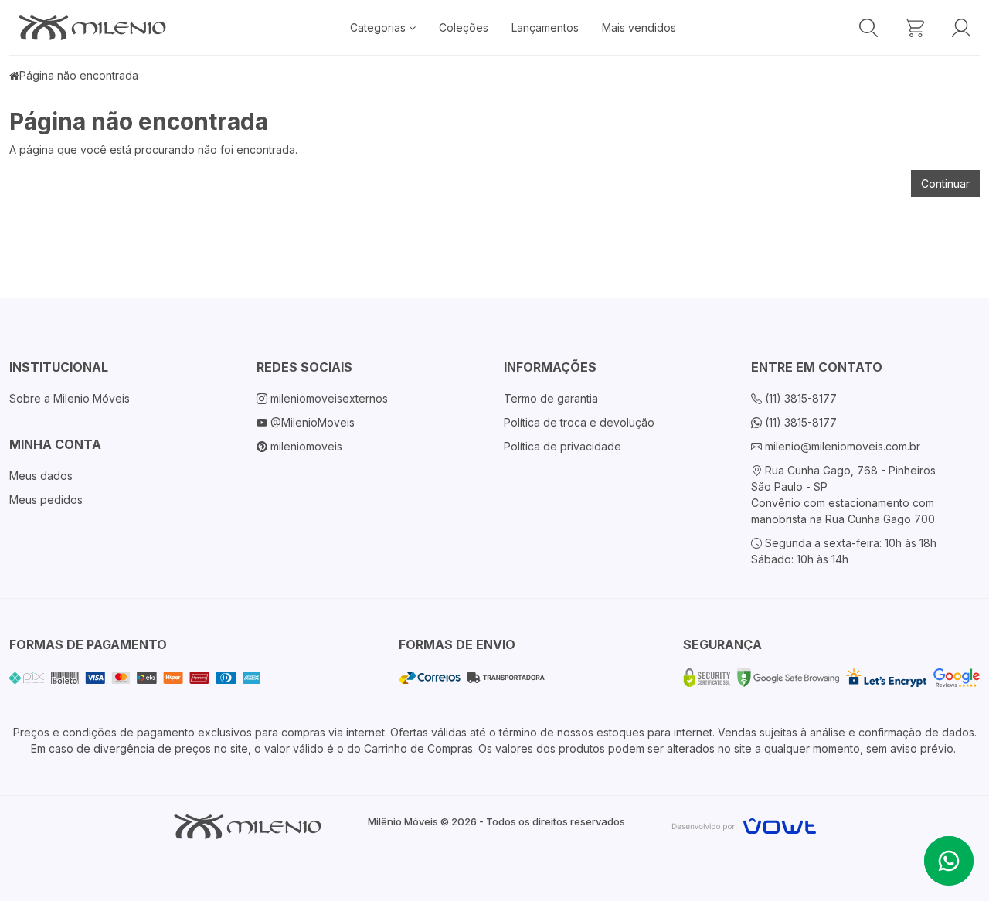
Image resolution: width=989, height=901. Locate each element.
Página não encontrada (78, 75)
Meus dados (41, 475)
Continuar (945, 183)
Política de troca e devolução (579, 422)
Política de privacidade (562, 446)
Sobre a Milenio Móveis (69, 398)
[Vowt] (743, 824)
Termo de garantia (551, 398)
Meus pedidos (46, 499)
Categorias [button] (379, 27)
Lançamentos (545, 27)
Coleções (463, 27)
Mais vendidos (639, 27)
